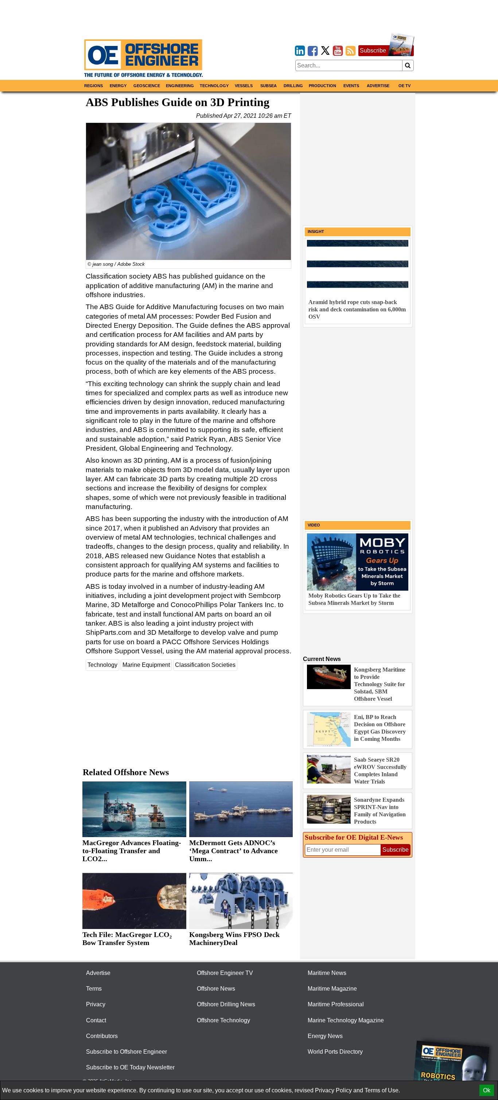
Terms (94, 989)
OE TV (404, 85)
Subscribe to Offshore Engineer (126, 1052)
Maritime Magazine (332, 989)
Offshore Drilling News (226, 1004)
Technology (214, 85)
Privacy (95, 1004)
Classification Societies (205, 665)
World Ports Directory (335, 1052)
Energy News (325, 1036)
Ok (486, 1090)
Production (322, 85)
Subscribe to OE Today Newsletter (130, 1067)
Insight (316, 231)
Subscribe (373, 50)
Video (314, 525)
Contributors (102, 1036)
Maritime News (327, 973)
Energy (118, 85)
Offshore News (216, 989)
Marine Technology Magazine (346, 1020)
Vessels (244, 85)
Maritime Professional (336, 1004)
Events (351, 85)
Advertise (378, 85)
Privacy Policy (333, 1090)
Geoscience (146, 85)
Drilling (293, 85)
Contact (96, 1020)
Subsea (268, 85)
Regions (93, 85)
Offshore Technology (223, 1020)
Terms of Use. (382, 1090)
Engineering (180, 85)
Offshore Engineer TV (225, 973)
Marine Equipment (146, 665)
